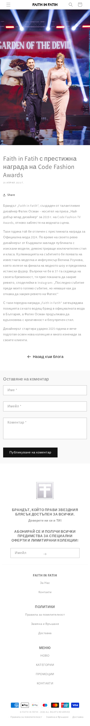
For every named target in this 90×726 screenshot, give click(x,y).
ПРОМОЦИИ (45, 674)
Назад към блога (48, 356)
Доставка (45, 633)
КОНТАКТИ (45, 683)
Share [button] (11, 195)
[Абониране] (44, 554)
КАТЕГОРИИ (45, 665)
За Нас (45, 583)
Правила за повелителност (45, 614)
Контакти (45, 592)
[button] (8, 4)
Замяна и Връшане (45, 624)
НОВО (44, 655)
